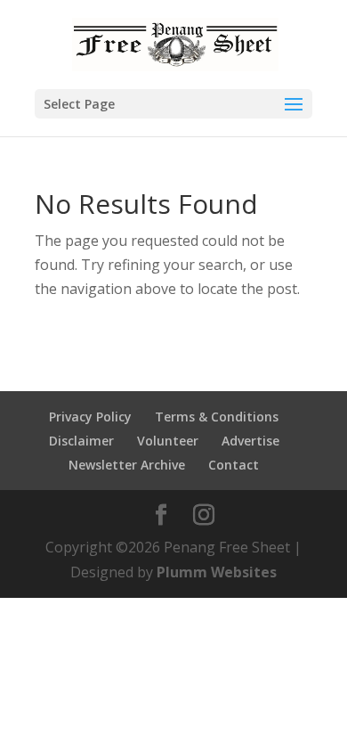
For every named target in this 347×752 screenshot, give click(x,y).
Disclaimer (81, 440)
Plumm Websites (217, 572)
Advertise (250, 440)
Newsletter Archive (127, 464)
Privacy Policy (90, 416)
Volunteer (167, 440)
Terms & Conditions (216, 416)
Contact (233, 464)
